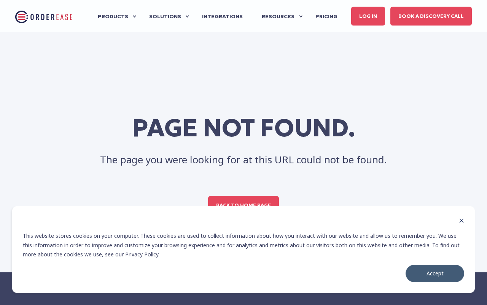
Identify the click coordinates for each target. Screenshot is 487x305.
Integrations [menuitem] (222, 16)
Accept (435, 273)
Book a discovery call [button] (431, 16)
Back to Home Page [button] (243, 205)
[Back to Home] (43, 16)
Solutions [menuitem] (165, 16)
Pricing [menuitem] (326, 16)
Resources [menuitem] (278, 16)
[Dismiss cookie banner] (461, 221)
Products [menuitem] (113, 16)
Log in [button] (368, 16)
